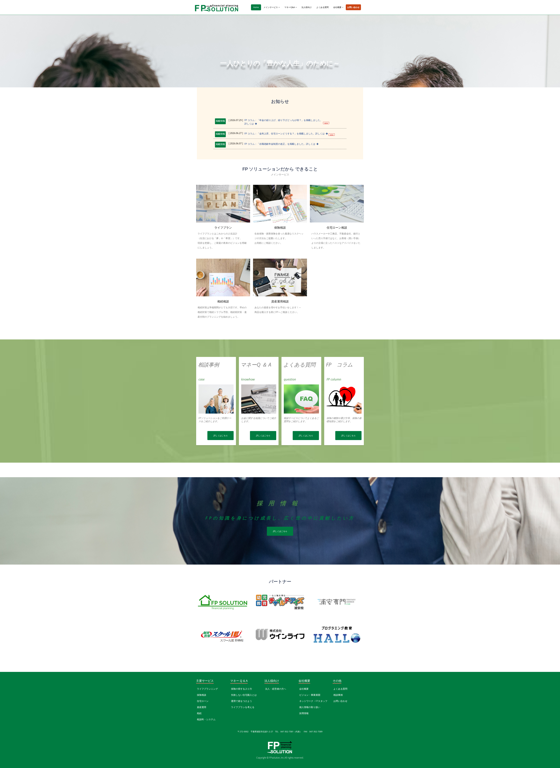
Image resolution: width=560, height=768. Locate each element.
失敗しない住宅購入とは (244, 695)
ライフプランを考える (242, 707)
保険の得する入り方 (241, 688)
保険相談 (201, 695)
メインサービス (271, 7)
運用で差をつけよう (241, 701)
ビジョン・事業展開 (309, 695)
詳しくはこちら (220, 435)
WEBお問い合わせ (38, 662)
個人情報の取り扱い (309, 707)
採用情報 (304, 713)
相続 (199, 713)
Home (256, 7)
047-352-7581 (13, 662)
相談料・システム (206, 719)
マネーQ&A (289, 7)
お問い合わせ (353, 7)
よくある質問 (322, 7)
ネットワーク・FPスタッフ (313, 701)
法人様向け (306, 7)
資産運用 (201, 707)
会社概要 (337, 7)
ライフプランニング (207, 688)
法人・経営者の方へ (275, 688)
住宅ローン (203, 701)
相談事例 (338, 695)
